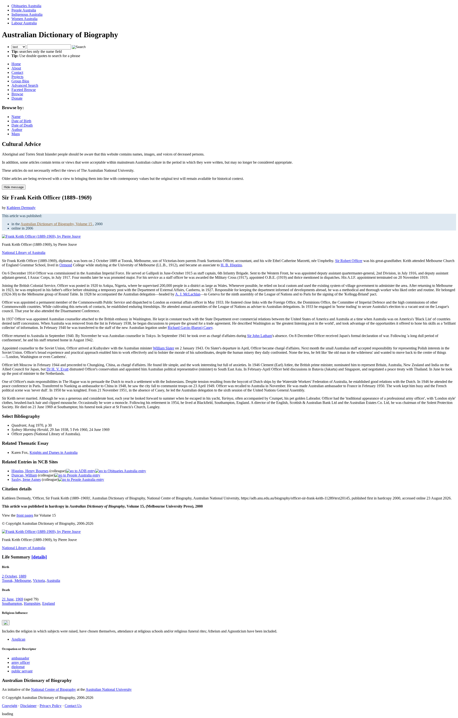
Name (16, 117)
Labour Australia (24, 23)
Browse (17, 94)
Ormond (65, 265)
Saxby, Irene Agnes (26, 479)
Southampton (12, 603)
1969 (19, 599)
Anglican (18, 639)
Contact (17, 72)
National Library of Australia (23, 253)
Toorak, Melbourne (16, 581)
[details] (39, 556)
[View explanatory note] (6, 622)
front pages (24, 515)
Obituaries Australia (26, 6)
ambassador (20, 658)
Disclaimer (28, 706)
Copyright (9, 706)
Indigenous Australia (26, 14)
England (48, 603)
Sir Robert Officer (348, 261)
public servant (21, 671)
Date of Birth (21, 121)
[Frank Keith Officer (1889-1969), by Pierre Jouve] (41, 236)
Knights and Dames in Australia (54, 452)
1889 (22, 576)
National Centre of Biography (53, 689)
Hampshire (32, 603)
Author (16, 130)
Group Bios (20, 81)
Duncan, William (24, 475)
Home (16, 64)
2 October (9, 576)
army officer (20, 662)
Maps (15, 134)
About (16, 68)
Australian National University (109, 689)
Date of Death (22, 125)
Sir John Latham (259, 336)
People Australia (23, 10)
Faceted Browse (23, 90)
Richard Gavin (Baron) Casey (190, 328)
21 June (8, 599)
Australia (53, 581)
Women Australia (24, 19)
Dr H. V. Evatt (57, 369)
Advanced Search (24, 85)
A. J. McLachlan (187, 294)
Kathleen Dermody (21, 208)
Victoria (39, 581)
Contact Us (73, 706)
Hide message (14, 187)
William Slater (163, 348)
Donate (16, 98)
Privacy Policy (51, 706)
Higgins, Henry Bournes (29, 471)
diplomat (18, 667)
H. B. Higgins (231, 265)
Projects (17, 77)
